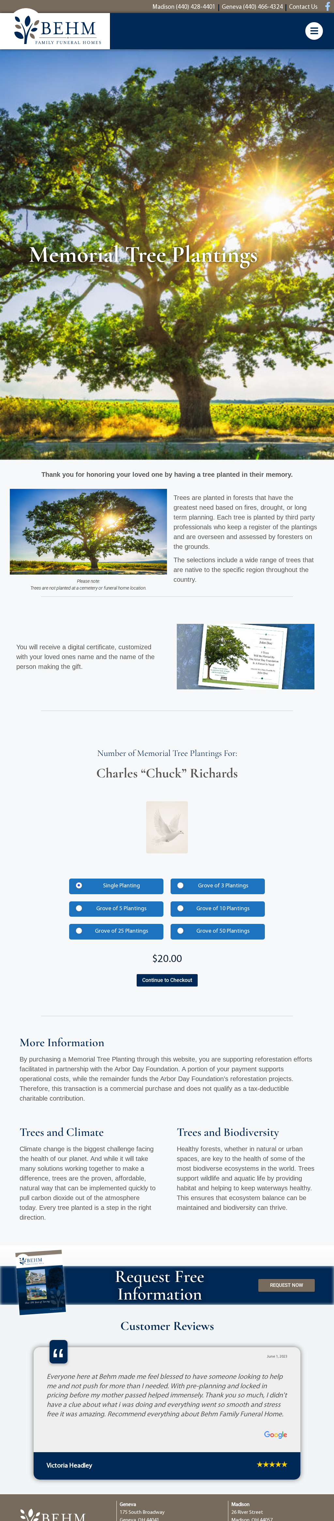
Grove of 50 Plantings (223, 931)
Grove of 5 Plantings (121, 909)
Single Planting (121, 886)
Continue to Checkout (167, 980)
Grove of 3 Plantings (223, 886)
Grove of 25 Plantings (121, 931)
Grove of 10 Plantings (223, 909)
